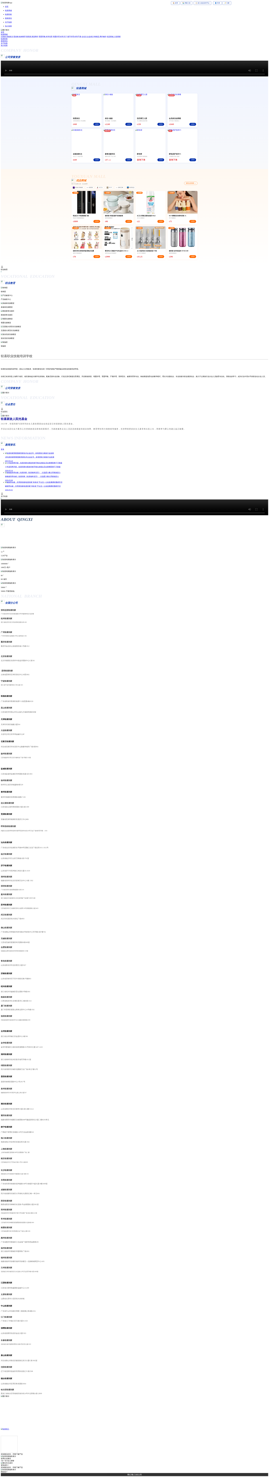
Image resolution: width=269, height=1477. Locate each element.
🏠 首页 (175, 3)
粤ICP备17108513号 (134, 1474)
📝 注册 (226, 3)
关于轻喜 (4, 43)
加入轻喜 (4, 45)
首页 (2, 32)
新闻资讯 (4, 41)
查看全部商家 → (191, 183)
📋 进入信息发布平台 (202, 3)
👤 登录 (217, 3)
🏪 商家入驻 (186, 3)
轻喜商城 (4, 34)
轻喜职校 (4, 39)
